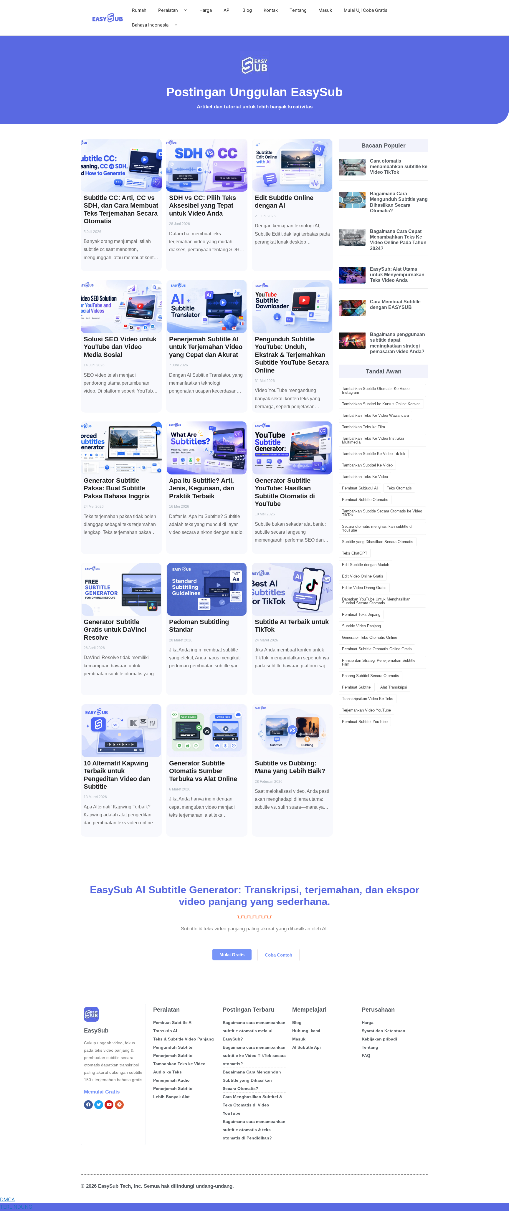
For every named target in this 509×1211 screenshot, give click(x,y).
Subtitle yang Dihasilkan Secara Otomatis (377, 542)
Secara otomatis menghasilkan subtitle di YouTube (377, 528)
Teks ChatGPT (354, 553)
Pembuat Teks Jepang (361, 614)
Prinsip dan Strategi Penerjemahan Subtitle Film (378, 662)
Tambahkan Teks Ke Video (365, 476)
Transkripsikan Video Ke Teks (367, 699)
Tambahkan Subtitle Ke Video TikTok (373, 453)
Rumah (139, 10)
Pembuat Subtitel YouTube (365, 721)
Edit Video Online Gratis (362, 576)
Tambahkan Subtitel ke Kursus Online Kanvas (381, 404)
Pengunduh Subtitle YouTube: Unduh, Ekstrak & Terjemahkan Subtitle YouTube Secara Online (292, 354)
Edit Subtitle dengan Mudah (365, 565)
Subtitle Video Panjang (361, 626)
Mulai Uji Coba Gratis (365, 10)
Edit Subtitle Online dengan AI (284, 201)
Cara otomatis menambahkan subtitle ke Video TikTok (398, 166)
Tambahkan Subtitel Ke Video (367, 465)
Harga (205, 10)
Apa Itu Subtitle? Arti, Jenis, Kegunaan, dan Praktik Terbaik (201, 488)
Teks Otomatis (399, 488)
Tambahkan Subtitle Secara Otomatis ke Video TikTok (382, 513)
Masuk (325, 10)
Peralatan (168, 10)
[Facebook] (88, 1104)
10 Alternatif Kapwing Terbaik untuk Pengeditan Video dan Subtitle (117, 775)
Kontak (271, 10)
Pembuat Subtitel (356, 687)
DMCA (7, 1199)
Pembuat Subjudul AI (360, 488)
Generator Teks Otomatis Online (369, 637)
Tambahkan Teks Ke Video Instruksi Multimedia (373, 440)
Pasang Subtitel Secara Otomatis (370, 676)
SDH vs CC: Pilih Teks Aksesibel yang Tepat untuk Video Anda (202, 205)
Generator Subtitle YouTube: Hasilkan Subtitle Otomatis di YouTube (285, 492)
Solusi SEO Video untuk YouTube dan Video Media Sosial (120, 346)
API (227, 10)
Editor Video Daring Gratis (364, 587)
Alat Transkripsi (393, 687)
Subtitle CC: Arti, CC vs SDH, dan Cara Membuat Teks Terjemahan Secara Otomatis (121, 209)
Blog (247, 10)
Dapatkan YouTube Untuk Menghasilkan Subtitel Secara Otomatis (376, 601)
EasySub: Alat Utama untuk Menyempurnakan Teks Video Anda (397, 275)
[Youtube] (109, 1104)
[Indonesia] (98, 1104)
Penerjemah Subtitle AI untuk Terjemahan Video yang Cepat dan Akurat (205, 346)
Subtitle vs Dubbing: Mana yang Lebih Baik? (290, 767)
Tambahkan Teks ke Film (363, 427)
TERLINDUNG (16, 1207)
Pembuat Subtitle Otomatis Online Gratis (377, 649)
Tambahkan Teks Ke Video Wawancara (375, 415)
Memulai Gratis (102, 1092)
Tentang (298, 10)
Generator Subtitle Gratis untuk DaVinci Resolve (115, 629)
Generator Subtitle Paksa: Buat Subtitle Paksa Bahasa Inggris (117, 488)
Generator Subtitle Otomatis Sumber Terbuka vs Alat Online (203, 771)
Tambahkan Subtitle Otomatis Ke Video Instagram (375, 390)
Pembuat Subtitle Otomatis (365, 499)
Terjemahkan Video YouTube (366, 710)
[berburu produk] (119, 1104)
